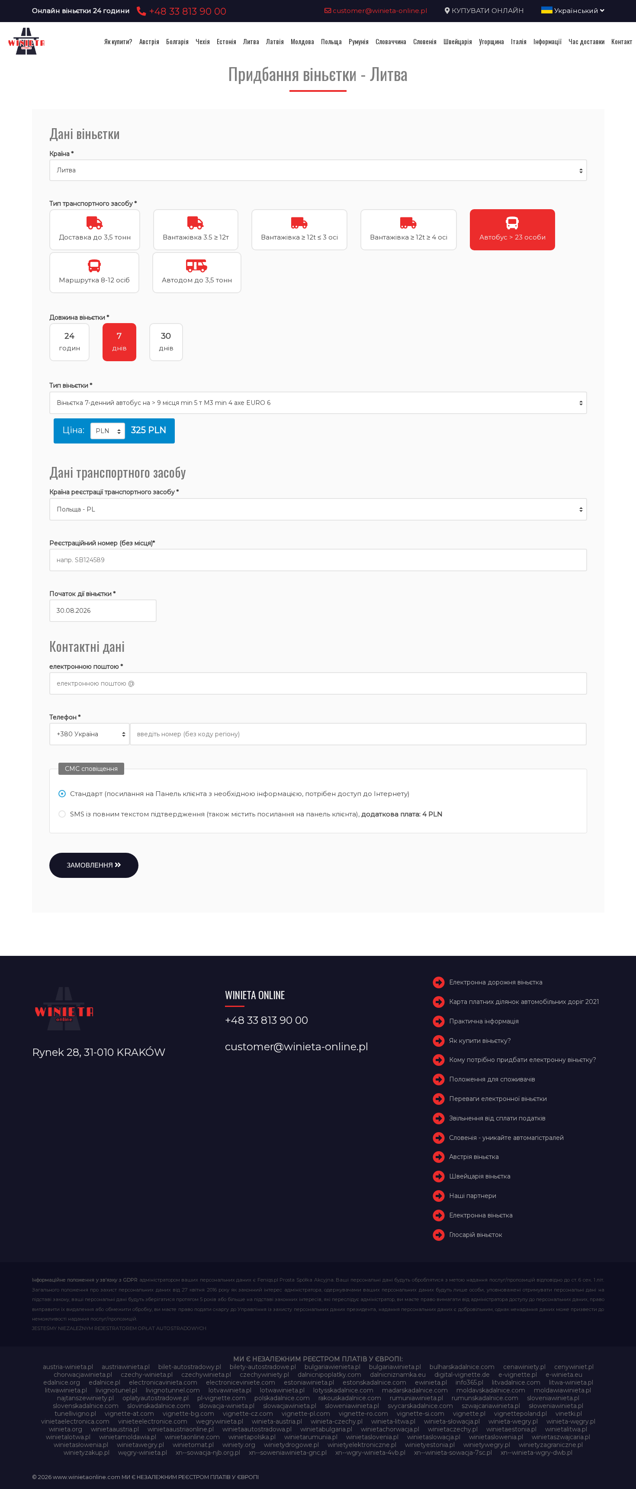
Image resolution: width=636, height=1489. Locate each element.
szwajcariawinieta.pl (491, 1406)
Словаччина (391, 41)
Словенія (425, 41)
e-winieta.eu (564, 1375)
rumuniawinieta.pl (416, 1398)
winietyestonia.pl (430, 1445)
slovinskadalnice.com (158, 1406)
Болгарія (177, 41)
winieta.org (65, 1429)
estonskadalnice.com (374, 1382)
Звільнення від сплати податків (497, 1118)
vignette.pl (469, 1414)
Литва (251, 41)
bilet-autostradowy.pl (189, 1367)
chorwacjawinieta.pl (83, 1375)
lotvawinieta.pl (230, 1390)
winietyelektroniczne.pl (362, 1445)
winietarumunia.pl (310, 1437)
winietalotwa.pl (68, 1437)
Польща (331, 41)
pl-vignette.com (221, 1398)
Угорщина (491, 41)
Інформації (547, 41)
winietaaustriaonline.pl (181, 1429)
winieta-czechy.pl (337, 1421)
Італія (519, 41)
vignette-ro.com (363, 1414)
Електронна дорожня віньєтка (496, 982)
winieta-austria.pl (277, 1421)
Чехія (203, 41)
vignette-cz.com (248, 1414)
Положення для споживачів (492, 1079)
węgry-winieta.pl (142, 1453)
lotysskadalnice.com (343, 1390)
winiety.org (238, 1445)
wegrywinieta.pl (219, 1421)
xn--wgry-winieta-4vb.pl (370, 1453)
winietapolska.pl (252, 1437)
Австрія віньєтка (474, 1157)
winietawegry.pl (140, 1445)
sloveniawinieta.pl (553, 1398)
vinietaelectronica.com (75, 1421)
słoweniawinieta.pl (556, 1406)
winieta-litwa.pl (393, 1421)
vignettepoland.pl (520, 1414)
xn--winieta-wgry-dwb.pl (536, 1453)
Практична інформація (484, 1021)
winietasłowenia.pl (81, 1445)
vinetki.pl (569, 1414)
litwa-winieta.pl (571, 1382)
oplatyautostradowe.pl (155, 1398)
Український (576, 10)
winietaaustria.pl (115, 1429)
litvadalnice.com (516, 1382)
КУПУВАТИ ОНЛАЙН (488, 10)
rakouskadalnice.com (349, 1398)
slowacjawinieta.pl (289, 1406)
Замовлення (91, 865)
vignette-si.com (420, 1414)
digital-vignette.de (462, 1375)
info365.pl (469, 1382)
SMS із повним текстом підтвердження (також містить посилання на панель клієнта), (256, 814)
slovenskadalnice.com (86, 1406)
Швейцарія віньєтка (480, 1176)
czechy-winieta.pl (147, 1375)
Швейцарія (457, 41)
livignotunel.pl (116, 1390)
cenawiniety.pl (524, 1367)
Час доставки (586, 41)
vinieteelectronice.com (152, 1421)
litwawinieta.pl (66, 1390)
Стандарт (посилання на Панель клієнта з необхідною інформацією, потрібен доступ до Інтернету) (240, 794)
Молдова (302, 41)
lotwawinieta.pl (282, 1390)
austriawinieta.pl (126, 1367)
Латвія (275, 41)
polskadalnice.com (282, 1398)
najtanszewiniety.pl (85, 1398)
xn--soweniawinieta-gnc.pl (288, 1453)
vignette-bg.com (188, 1414)
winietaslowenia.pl (496, 1437)
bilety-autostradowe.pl (263, 1367)
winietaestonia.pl (511, 1429)
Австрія (149, 41)
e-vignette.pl (517, 1375)
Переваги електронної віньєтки (498, 1099)
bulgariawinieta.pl (395, 1367)
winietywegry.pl (486, 1445)
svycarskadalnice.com (420, 1406)
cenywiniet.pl (574, 1367)
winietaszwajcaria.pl (561, 1437)
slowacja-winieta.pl (226, 1406)
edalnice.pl (104, 1382)
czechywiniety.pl (264, 1375)
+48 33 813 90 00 (186, 11)
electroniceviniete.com (240, 1382)
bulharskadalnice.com (462, 1367)
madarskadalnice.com (415, 1390)
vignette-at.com (129, 1414)
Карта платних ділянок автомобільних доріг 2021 (524, 1002)
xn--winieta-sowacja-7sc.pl (453, 1453)
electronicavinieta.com (163, 1382)
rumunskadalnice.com (485, 1398)
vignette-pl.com (306, 1414)
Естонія (226, 41)
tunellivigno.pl (75, 1414)
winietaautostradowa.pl (257, 1429)
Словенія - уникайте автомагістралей (506, 1138)
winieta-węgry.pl (570, 1421)
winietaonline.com (192, 1437)
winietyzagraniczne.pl (551, 1445)
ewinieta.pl (431, 1382)
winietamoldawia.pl (127, 1437)
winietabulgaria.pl (326, 1429)
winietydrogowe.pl (291, 1445)
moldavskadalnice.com (490, 1390)
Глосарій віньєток (475, 1235)
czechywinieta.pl (206, 1375)
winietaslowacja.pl (433, 1437)
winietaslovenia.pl (372, 1437)
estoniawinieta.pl (309, 1382)
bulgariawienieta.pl (332, 1367)
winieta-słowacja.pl (452, 1421)
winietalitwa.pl (566, 1429)
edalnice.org (61, 1382)
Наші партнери (472, 1196)
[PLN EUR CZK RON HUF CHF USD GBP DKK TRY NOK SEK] (107, 431)
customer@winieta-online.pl (379, 10)
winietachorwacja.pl (390, 1429)
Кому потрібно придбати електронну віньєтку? (522, 1060)
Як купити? (118, 41)
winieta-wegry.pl (513, 1421)
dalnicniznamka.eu (398, 1375)
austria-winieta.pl (68, 1367)
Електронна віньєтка (481, 1215)
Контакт (622, 41)
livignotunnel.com (173, 1390)
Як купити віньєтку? (480, 1041)
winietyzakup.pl (86, 1453)
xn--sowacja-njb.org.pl (208, 1453)
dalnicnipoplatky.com (329, 1375)
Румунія (359, 41)
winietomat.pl (193, 1445)
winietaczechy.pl (453, 1429)
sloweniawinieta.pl (352, 1406)
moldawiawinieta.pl (562, 1390)
